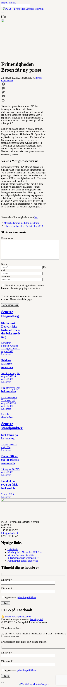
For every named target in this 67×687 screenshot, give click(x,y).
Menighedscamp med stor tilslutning (21, 223)
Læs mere (6, 354)
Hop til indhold (8, 2)
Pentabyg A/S (36, 619)
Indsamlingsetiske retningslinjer (22, 558)
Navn (4, 264)
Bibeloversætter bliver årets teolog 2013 (23, 226)
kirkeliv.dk (12, 549)
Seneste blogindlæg (10, 314)
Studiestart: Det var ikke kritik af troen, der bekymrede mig (10, 330)
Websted (5, 276)
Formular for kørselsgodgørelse (22, 560)
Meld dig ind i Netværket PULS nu (24, 552)
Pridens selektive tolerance (7, 364)
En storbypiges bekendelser (10, 389)
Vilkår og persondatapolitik (20, 555)
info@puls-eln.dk (9, 533)
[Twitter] (23, 92)
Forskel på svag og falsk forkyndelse (9, 484)
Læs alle (7, 415)
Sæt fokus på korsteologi (9, 436)
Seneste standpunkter (12, 426)
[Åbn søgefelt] (3, 17)
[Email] (23, 96)
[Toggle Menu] (2, 12)
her (36, 217)
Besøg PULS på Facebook (17, 616)
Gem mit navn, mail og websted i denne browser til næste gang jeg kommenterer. (22, 287)
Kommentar (7, 238)
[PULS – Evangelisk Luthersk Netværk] (23, 8)
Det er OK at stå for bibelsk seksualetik (10, 460)
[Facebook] (23, 84)
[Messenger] (23, 88)
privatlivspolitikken (26, 597)
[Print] (23, 100)
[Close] (2, 15)
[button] (2, 625)
